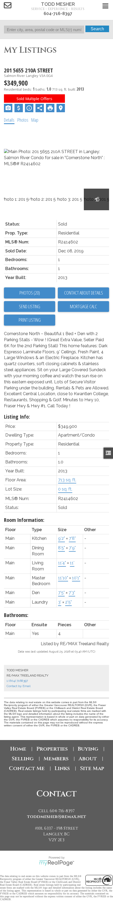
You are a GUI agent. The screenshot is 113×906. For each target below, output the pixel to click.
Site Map (92, 768)
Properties (52, 748)
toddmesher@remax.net (56, 817)
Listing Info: (17, 416)
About (88, 758)
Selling (23, 758)
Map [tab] (34, 120)
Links (62, 768)
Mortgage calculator (83, 306)
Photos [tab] (22, 120)
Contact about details (83, 293)
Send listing (29, 306)
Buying (88, 748)
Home (18, 748)
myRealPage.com (56, 863)
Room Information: (24, 519)
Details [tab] (9, 120)
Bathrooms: (16, 615)
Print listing (30, 320)
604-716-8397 (58, 13)
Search (97, 29)
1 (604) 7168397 (17, 681)
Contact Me (27, 768)
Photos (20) (29, 293)
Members (56, 758)
